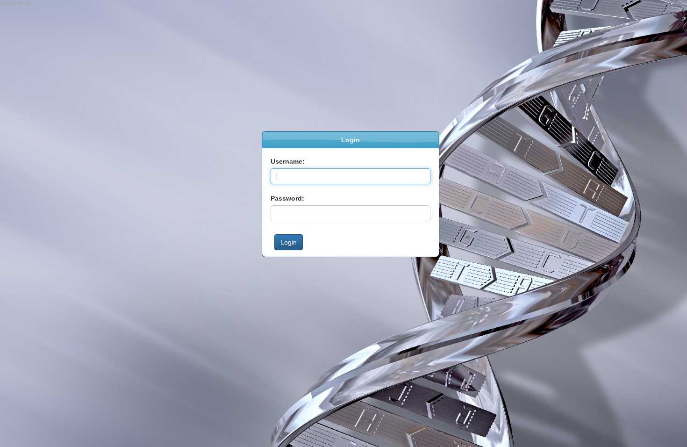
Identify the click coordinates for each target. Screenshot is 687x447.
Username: (288, 161)
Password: (287, 198)
